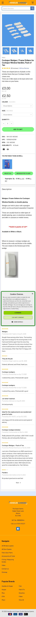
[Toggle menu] (2, 2)
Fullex (21, 596)
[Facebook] (18, 528)
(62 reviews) (14, 68)
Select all (7, 173)
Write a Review (24, 68)
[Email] (3, 149)
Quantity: (6, 119)
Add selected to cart (24, 173)
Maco (3, 600)
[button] (18, 322)
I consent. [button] (18, 313)
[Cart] (33, 2)
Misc (3, 593)
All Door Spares (7, 549)
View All (21, 600)
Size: (7, 111)
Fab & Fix (22, 589)
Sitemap (4, 572)
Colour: (8, 102)
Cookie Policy (15, 308)
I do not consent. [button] (18, 317)
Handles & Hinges (7, 586)
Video (3, 565)
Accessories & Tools (8, 556)
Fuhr (20, 586)
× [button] (32, 293)
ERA (3, 596)
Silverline (22, 593)
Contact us (5, 569)
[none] (18, 30)
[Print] (8, 149)
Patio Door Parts (7, 552)
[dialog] (18, 308)
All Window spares (8, 546)
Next (17, 482)
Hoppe (4, 589)
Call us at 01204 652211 (18, 523)
